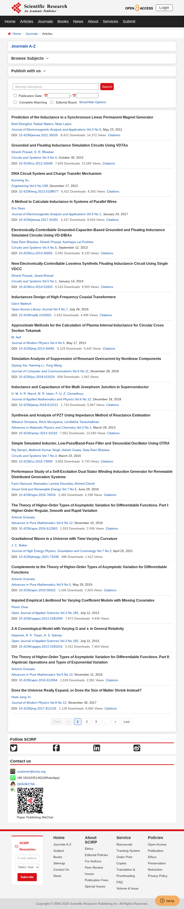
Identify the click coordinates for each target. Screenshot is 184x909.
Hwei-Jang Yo (21, 697)
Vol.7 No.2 (104, 551)
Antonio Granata (23, 517)
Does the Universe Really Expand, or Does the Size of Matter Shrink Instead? (76, 690)
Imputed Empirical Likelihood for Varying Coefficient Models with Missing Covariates (82, 600)
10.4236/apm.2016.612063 (38, 528)
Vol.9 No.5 (63, 584)
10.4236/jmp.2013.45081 (37, 348)
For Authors (93, 861)
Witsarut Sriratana (24, 422)
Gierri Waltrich (21, 303)
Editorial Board (66, 102)
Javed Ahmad (43, 275)
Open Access (157, 844)
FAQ (119, 882)
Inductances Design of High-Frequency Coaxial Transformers (63, 297)
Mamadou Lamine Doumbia (53, 483)
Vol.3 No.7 (60, 309)
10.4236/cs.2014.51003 (36, 287)
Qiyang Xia (19, 365)
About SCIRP (91, 839)
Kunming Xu (20, 180)
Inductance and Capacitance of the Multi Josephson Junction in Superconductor (80, 387)
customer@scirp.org (31, 771)
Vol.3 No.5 (94, 129)
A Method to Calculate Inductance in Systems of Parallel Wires (64, 202)
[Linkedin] (96, 747)
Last (127, 721)
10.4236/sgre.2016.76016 (37, 495)
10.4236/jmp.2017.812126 (37, 708)
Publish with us (27, 71)
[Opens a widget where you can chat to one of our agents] (167, 901)
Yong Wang (54, 365)
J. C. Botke (19, 545)
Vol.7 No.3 (49, 456)
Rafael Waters (43, 124)
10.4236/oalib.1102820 (35, 315)
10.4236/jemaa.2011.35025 (38, 135)
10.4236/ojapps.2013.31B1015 (41, 646)
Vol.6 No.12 (83, 399)
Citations (114, 135)
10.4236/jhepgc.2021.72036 (39, 557)
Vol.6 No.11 (80, 371)
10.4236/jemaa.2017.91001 (38, 219)
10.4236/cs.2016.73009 (36, 461)
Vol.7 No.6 (69, 489)
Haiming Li (36, 365)
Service (123, 837)
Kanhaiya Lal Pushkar (78, 242)
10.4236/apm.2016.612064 (38, 680)
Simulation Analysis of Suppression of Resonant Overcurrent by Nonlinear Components (86, 359)
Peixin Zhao (19, 607)
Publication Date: (30, 96)
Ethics (89, 848)
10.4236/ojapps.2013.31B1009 (41, 618)
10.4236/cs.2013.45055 (36, 253)
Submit (129, 21)
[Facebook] (56, 747)
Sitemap (59, 863)
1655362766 (26, 784)
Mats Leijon (63, 124)
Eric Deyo (18, 208)
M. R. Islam (46, 393)
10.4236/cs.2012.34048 (36, 163)
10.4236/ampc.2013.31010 (38, 433)
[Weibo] (137, 747)
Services (110, 21)
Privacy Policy (157, 876)
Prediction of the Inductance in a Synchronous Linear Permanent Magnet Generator (82, 117)
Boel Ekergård (21, 124)
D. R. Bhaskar (44, 152)
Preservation (157, 863)
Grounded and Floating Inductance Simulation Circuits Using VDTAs (69, 145)
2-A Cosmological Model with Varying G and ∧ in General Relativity (67, 629)
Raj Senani (19, 450)
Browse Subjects (28, 58)
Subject (58, 850)
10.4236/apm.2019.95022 (37, 590)
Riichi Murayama (51, 422)
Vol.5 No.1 (49, 281)
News (78, 21)
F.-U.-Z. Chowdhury (69, 393)
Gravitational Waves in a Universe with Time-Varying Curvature (64, 539)
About (93, 21)
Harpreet (17, 635)
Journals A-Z (62, 844)
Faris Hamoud (21, 483)
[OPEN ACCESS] (139, 7)
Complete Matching (33, 102)
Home (10, 21)
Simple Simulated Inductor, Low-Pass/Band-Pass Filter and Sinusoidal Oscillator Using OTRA (90, 443)
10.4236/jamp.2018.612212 (38, 405)
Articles (26, 21)
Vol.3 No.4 (49, 157)
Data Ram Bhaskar (24, 242)
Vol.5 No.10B (38, 186)
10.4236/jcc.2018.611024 (37, 377)
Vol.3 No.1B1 (69, 613)
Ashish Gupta (71, 450)
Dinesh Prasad (21, 152)
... (105, 721)
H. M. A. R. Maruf (23, 393)
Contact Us (61, 869)
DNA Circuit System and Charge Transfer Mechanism (56, 173)
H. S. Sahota (53, 635)
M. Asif (16, 337)
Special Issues (95, 886)
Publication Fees (96, 880)
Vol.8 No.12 (58, 702)
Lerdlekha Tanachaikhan (81, 422)
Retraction (155, 869)
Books (63, 21)
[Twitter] (13, 747)
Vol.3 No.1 (84, 427)
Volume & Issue (127, 888)
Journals (45, 21)
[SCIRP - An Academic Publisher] (39, 7)
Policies (155, 837)
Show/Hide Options (92, 102)
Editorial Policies (96, 855)
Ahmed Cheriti (84, 483)
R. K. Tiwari (34, 635)
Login (164, 7)
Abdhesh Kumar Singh (44, 450)
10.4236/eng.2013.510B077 (39, 191)
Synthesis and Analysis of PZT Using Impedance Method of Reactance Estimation (80, 415)
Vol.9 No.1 (94, 214)
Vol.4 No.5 (49, 247)
